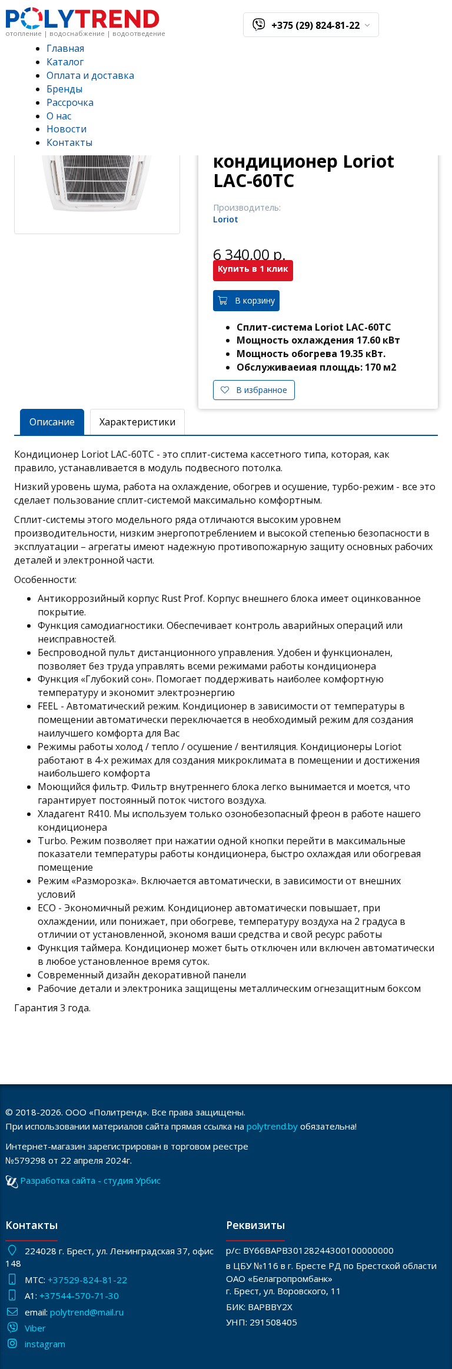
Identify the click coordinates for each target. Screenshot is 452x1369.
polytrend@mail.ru (87, 1312)
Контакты (69, 142)
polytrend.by (272, 1126)
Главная (65, 48)
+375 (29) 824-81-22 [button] (316, 25)
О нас (58, 115)
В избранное (258, 389)
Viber (35, 1328)
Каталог (65, 61)
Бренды (64, 88)
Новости (66, 128)
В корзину (251, 300)
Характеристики (137, 421)
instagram (45, 1344)
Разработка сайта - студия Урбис (90, 1180)
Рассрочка (70, 102)
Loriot (225, 219)
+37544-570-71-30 (80, 1295)
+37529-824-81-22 (87, 1279)
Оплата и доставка (90, 75)
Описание (52, 421)
